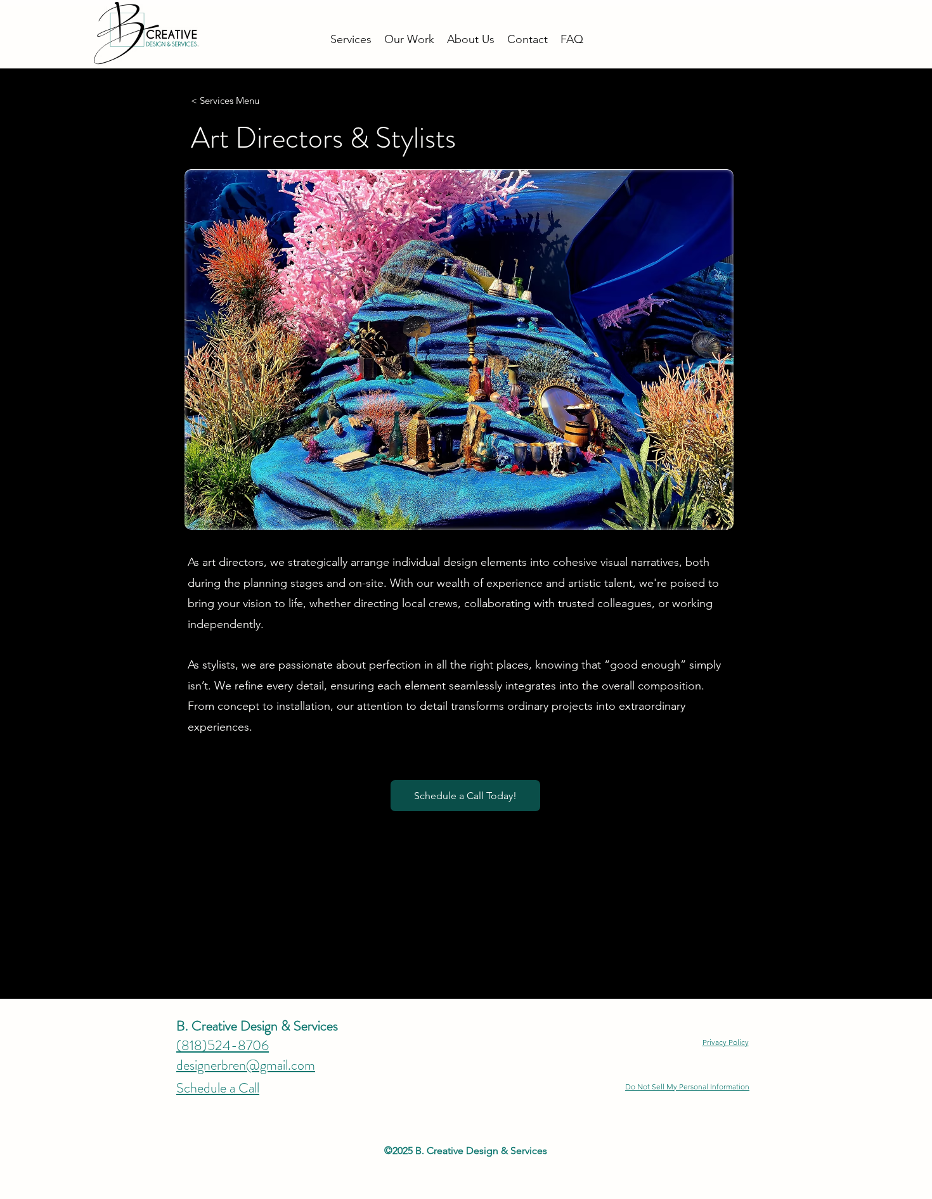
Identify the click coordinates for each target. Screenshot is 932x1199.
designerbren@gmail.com (245, 1065)
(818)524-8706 (222, 1045)
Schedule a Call (217, 1088)
